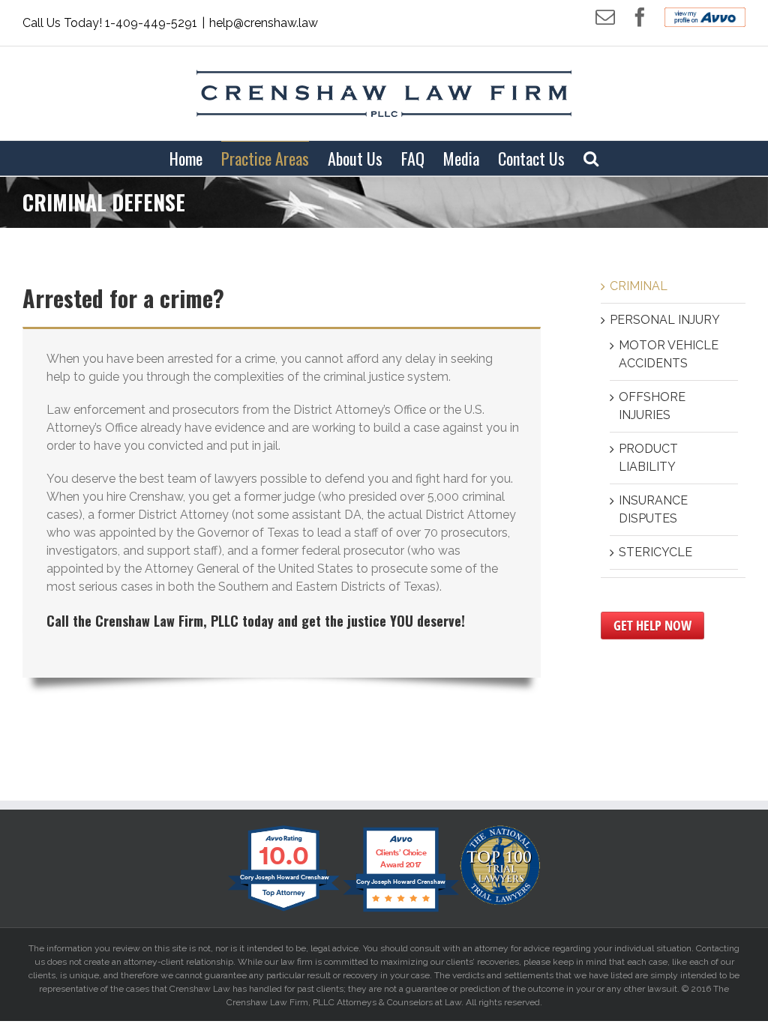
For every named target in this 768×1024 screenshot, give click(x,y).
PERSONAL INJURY (665, 320)
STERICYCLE (655, 552)
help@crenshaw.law (263, 23)
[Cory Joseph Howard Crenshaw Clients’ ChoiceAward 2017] (401, 910)
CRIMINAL (639, 286)
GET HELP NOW (653, 625)
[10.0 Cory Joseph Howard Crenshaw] (284, 910)
